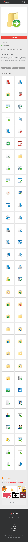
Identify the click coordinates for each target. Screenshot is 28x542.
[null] (4, 489)
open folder (12, 482)
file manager (19, 482)
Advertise (14, 526)
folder (6, 482)
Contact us (8, 50)
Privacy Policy (14, 528)
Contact (14, 530)
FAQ (14, 524)
